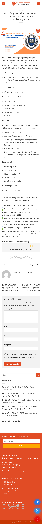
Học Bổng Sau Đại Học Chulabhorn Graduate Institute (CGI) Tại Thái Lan (18, 395)
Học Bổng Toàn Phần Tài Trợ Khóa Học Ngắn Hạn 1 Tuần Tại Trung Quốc (30, 287)
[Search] (38, 3)
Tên (6, 326)
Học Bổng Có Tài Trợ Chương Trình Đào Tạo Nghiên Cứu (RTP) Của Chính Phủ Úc (21, 401)
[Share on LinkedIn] (30, 257)
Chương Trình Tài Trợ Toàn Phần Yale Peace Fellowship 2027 (18, 388)
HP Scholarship (27, 522)
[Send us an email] (13, 506)
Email (6, 335)
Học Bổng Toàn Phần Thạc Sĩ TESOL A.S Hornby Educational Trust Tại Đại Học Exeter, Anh (19, 408)
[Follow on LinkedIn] (18, 506)
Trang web (7, 345)
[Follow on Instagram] (9, 506)
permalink (35, 265)
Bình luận (8, 309)
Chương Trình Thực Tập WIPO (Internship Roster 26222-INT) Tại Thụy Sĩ (19, 414)
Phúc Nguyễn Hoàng (29, 25)
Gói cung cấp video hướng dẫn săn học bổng (11, 490)
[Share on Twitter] (19, 257)
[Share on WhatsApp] (11, 257)
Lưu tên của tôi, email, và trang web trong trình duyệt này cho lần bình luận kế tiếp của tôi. (20, 357)
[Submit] (38, 375)
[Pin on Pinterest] (26, 257)
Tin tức (21, 10)
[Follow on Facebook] (4, 506)
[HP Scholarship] (21, 3)
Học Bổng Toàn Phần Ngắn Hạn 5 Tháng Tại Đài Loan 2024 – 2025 (10, 287)
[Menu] (3, 3)
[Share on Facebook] (15, 257)
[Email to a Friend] (23, 257)
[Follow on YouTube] (23, 506)
